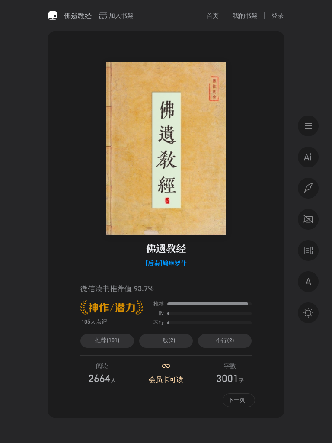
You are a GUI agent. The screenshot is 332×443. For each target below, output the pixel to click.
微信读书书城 (52, 15)
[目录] (308, 126)
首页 (213, 15)
